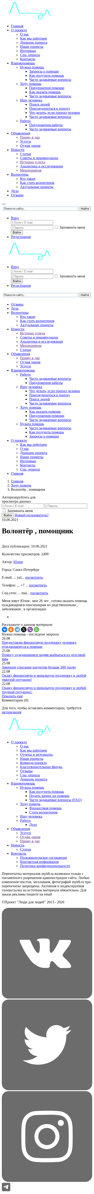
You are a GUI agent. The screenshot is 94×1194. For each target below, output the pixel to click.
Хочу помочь (30, 804)
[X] (23, 629)
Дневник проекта (33, 42)
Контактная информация (39, 862)
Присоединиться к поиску (49, 108)
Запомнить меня (72, 227)
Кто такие (27, 179)
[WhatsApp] (36, 629)
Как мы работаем (33, 38)
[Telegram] (17, 629)
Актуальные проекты (36, 187)
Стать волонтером (43, 812)
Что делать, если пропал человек (54, 113)
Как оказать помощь (45, 92)
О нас (24, 34)
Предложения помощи (46, 88)
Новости (17, 150)
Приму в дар (30, 137)
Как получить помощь (46, 75)
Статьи (25, 154)
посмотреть (34, 577)
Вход (15, 218)
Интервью (28, 51)
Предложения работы (46, 125)
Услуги (25, 141)
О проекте (19, 30)
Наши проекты (31, 47)
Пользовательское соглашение (43, 858)
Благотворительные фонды (41, 767)
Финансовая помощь (45, 808)
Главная (17, 26)
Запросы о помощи (44, 71)
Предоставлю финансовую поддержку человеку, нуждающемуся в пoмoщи (39, 645)
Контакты (27, 59)
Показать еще (12, 696)
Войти (17, 232)
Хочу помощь (30, 84)
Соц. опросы (30, 55)
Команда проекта (33, 763)
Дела (14, 191)
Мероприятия (30, 170)
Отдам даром (30, 146)
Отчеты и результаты (36, 754)
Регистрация (21, 237)
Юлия (18, 562)
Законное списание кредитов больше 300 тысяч (39, 667)
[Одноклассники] (11, 629)
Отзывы (17, 195)
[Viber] (30, 629)
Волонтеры (20, 174)
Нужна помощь (32, 67)
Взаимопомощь (23, 63)
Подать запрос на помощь (49, 796)
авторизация (11, 712)
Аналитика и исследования (41, 166)
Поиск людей (39, 104)
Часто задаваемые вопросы (50, 80)
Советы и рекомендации (39, 158)
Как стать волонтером (37, 183)
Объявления (20, 133)
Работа (25, 121)
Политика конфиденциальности (45, 866)
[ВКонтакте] (4, 629)
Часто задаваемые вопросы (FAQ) (55, 800)
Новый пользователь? (32, 515)
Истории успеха (32, 162)
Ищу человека (31, 100)
